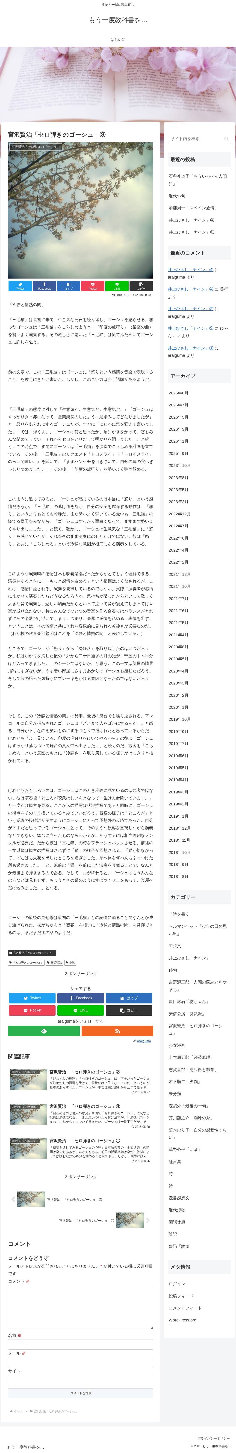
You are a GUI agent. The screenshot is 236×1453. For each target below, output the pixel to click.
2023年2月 (179, 501)
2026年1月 (179, 441)
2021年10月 (180, 586)
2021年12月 (180, 574)
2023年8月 (179, 477)
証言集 (175, 1161)
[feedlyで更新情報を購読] (44, 1031)
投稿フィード (181, 1296)
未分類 (175, 1093)
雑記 (173, 1234)
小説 (72, 962)
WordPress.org (182, 1320)
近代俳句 (177, 196)
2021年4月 (179, 635)
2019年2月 (179, 804)
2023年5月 (179, 489)
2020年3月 (179, 683)
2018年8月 (179, 876)
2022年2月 (179, 562)
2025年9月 (179, 453)
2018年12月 (180, 828)
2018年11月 (179, 840)
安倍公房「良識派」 (187, 1014)
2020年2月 (179, 695)
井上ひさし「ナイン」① (190, 348)
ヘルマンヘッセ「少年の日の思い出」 (198, 930)
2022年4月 (179, 550)
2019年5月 (179, 768)
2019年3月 (179, 792)
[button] (141, 286)
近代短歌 (177, 1210)
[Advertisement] (118, 84)
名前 (15, 1335)
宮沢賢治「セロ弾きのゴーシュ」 (34, 953)
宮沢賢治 (56, 962)
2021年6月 (179, 610)
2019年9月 (179, 731)
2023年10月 (180, 465)
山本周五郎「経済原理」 (191, 1057)
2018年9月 (179, 864)
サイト (14, 1371)
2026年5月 (179, 417)
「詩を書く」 (181, 914)
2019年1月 (179, 816)
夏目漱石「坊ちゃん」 (189, 1001)
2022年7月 (179, 526)
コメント (19, 1281)
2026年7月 (179, 405)
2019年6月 (179, 756)
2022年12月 (180, 514)
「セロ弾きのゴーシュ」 (28, 962)
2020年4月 (179, 671)
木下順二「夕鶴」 (185, 1081)
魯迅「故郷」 (181, 1246)
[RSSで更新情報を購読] (117, 1031)
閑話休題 (177, 1222)
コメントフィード (185, 1308)
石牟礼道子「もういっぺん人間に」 (198, 180)
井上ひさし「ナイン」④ (191, 220)
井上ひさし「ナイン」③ (191, 232)
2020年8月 (179, 647)
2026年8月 (179, 393)
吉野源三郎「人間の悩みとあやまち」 (198, 986)
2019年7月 (179, 743)
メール (17, 1353)
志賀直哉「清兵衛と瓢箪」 (193, 1069)
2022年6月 (179, 538)
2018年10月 (180, 852)
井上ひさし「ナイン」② (190, 308)
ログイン (177, 1284)
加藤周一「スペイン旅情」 (193, 208)
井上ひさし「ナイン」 (189, 958)
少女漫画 (177, 1045)
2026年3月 (179, 429)
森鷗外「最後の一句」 (189, 1106)
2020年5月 (179, 659)
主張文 (175, 945)
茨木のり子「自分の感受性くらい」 (198, 1134)
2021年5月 (179, 622)
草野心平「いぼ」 (185, 1149)
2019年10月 (180, 719)
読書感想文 (179, 1198)
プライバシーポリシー (214, 1438)
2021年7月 (179, 598)
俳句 (173, 970)
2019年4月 (179, 780)
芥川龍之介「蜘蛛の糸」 (191, 1118)
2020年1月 (179, 707)
